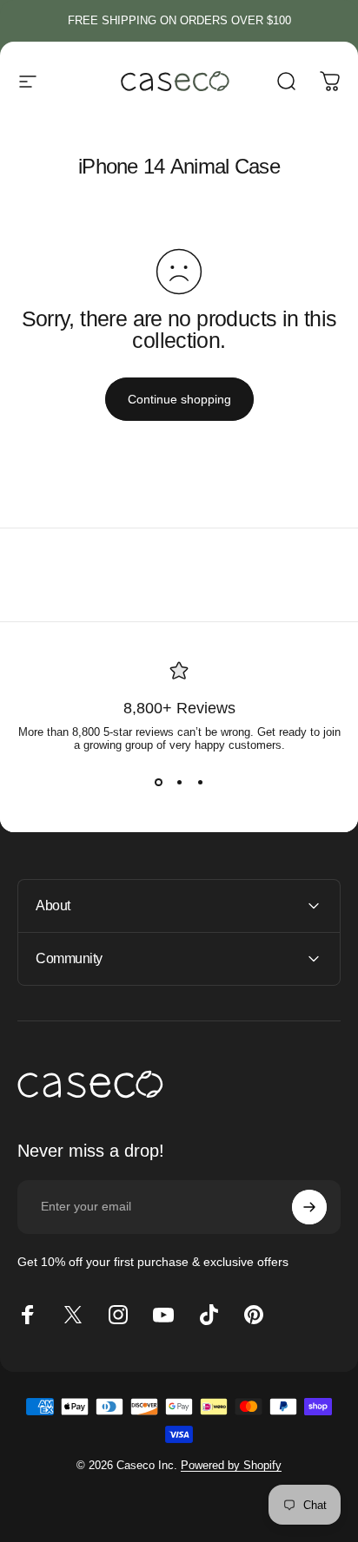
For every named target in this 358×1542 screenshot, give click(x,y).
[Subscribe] (309, 1207)
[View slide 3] (199, 782)
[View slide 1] (158, 782)
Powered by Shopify (231, 1465)
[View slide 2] (179, 782)
